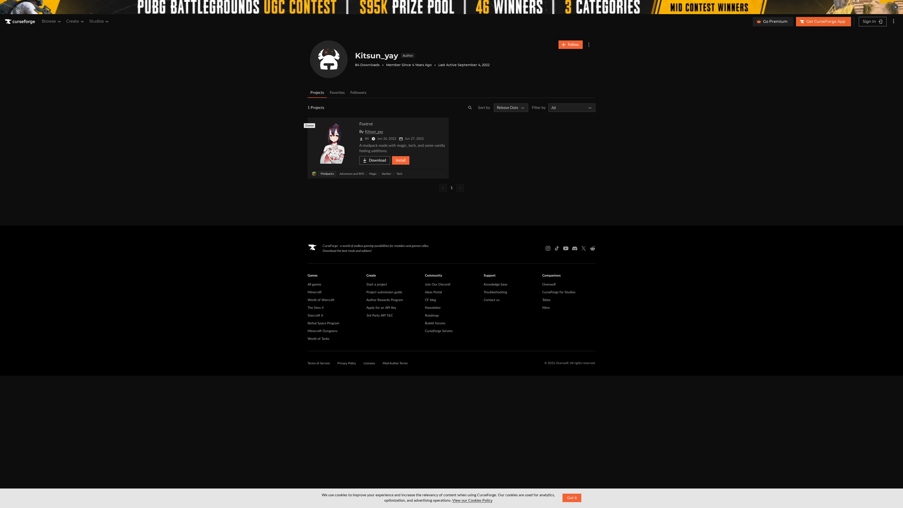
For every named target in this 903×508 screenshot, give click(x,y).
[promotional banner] (451, 7)
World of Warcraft (321, 300)
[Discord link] (575, 248)
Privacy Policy (346, 363)
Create (72, 21)
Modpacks (327, 173)
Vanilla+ (387, 173)
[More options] (893, 21)
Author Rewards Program (384, 300)
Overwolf (549, 284)
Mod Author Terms (395, 363)
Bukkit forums (435, 323)
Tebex (546, 300)
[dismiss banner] (895, 7)
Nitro (546, 308)
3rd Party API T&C (379, 315)
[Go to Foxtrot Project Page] (378, 148)
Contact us (491, 300)
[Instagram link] (548, 248)
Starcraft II (315, 315)
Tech (399, 173)
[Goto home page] (20, 21)
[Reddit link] (592, 248)
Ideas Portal (433, 292)
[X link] (583, 248)
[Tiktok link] (557, 248)
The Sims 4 (316, 308)
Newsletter (433, 308)
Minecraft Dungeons (322, 331)
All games (314, 284)
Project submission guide (384, 292)
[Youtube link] (566, 248)
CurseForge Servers (439, 331)
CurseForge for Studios (558, 292)
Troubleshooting (495, 292)
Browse (49, 21)
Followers (358, 93)
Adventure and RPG (352, 173)
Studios (96, 21)
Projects (317, 93)
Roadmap (432, 315)
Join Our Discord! (438, 284)
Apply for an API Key (381, 308)
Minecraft (315, 292)
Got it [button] (572, 498)
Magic (373, 173)
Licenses (369, 363)
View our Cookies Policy (472, 500)
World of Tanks (318, 339)
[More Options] (589, 44)
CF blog (430, 300)
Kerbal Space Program (323, 323)
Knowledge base (495, 284)
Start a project (376, 284)
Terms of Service (319, 363)
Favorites (337, 93)
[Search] (470, 107)
